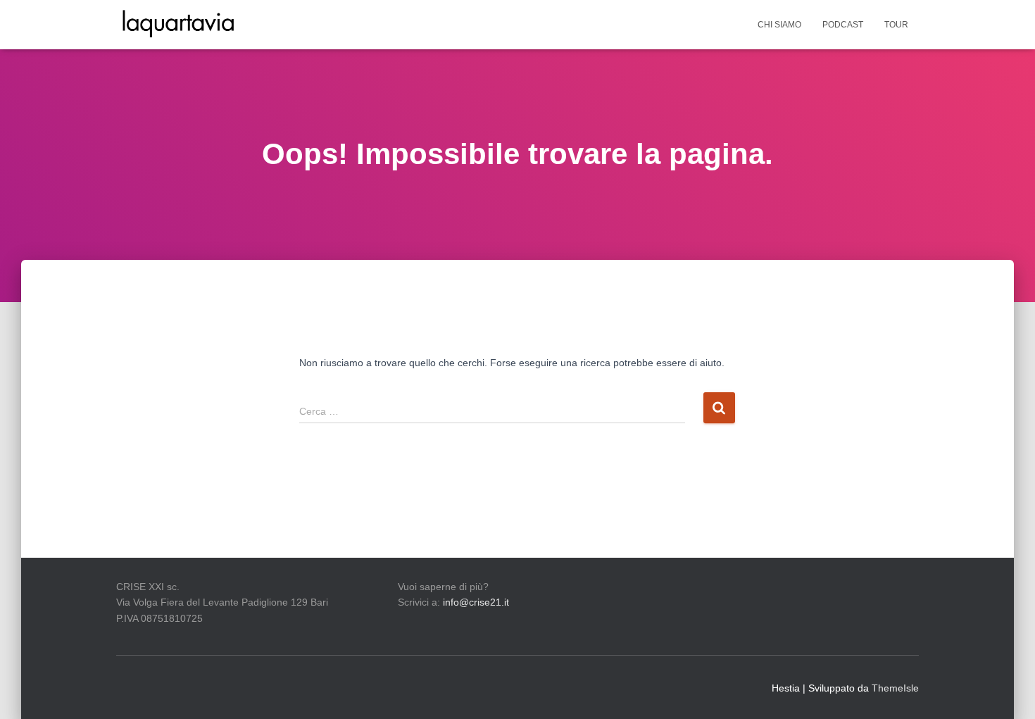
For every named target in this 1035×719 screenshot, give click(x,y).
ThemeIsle (895, 688)
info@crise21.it (476, 602)
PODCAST (842, 25)
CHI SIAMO (779, 25)
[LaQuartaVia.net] (178, 24)
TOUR (896, 25)
